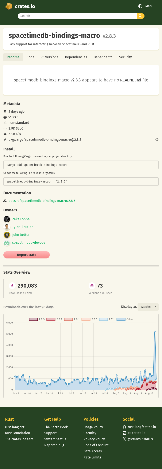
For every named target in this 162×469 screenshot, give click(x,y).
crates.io (25, 6)
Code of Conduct (96, 445)
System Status (55, 439)
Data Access (93, 451)
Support (50, 433)
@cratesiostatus (138, 439)
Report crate (26, 255)
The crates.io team (19, 439)
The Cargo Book (56, 427)
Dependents (103, 57)
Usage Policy (93, 427)
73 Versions (49, 57)
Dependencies (76, 57)
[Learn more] (157, 140)
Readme (13, 57)
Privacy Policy (94, 439)
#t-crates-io (134, 433)
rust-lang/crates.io (139, 427)
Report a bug (54, 445)
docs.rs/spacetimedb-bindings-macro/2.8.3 (41, 201)
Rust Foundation (17, 433)
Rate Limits (92, 457)
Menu (149, 6)
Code (30, 57)
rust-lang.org (14, 427)
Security (125, 57)
